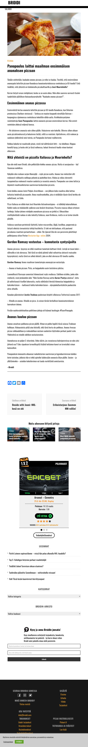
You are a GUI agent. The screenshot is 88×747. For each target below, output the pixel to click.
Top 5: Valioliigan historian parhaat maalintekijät (27, 559)
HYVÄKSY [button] (19, 741)
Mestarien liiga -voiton (36, 235)
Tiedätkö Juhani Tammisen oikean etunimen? (26, 566)
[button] (65, 478)
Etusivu (63, 694)
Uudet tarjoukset (24, 722)
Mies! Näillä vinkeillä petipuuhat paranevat (68, 437)
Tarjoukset (63, 705)
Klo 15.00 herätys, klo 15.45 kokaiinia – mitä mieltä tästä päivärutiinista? (42, 435)
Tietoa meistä (25, 704)
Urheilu (63, 698)
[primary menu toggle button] (3, 3)
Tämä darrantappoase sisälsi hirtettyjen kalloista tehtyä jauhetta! (18, 436)
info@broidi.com (24, 715)
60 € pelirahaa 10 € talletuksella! (47, 525)
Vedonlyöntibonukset (44, 535)
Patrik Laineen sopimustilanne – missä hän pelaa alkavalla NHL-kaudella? (37, 553)
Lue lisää (63, 729)
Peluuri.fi (63, 722)
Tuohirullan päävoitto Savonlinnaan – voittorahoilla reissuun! (32, 572)
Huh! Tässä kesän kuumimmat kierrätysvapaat (26, 578)
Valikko (8, 9)
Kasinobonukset (25, 729)
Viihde (10, 60)
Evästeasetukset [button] (8, 742)
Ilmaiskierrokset (25, 725)
